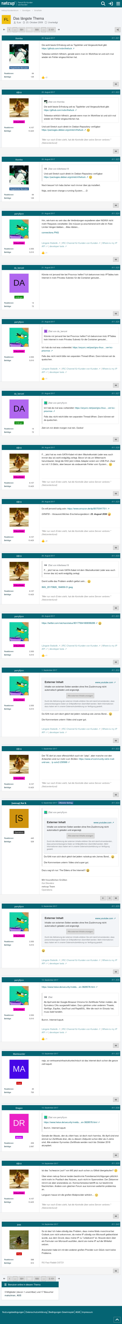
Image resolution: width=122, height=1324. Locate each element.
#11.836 (115, 979)
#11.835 (115, 906)
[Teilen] (118, 29)
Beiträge (7, 76)
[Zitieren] (116, 84)
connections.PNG (50, 232)
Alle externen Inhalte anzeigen (80, 695)
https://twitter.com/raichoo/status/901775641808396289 (68, 622)
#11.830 (115, 555)
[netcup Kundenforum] (17, 4)
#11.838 (115, 1107)
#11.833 (115, 748)
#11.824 (115, 213)
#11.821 (115, 37)
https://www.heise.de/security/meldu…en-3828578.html (68, 986)
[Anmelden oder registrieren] (111, 3)
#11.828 (115, 447)
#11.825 (115, 267)
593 (37, 29)
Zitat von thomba (56, 101)
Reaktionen (9, 73)
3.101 (51, 29)
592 (29, 29)
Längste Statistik (50, 242)
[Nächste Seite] (58, 29)
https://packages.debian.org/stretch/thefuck (62, 129)
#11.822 (115, 92)
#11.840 (115, 1224)
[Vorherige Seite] (4, 29)
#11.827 (115, 393)
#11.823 (115, 159)
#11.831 (115, 615)
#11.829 (115, 501)
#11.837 (115, 1053)
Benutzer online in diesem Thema (24, 1284)
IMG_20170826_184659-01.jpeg (57, 587)
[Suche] (103, 4)
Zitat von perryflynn (57, 402)
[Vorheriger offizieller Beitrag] (103, 898)
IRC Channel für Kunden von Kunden (80, 242)
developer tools (57, 246)
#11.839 (115, 1163)
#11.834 (115, 802)
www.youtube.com (104, 682)
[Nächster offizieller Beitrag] (109, 898)
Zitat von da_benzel (57, 331)
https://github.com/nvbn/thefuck (57, 48)
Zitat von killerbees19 (58, 168)
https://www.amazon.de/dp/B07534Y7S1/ (87, 508)
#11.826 (115, 321)
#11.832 (115, 670)
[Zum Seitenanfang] (117, 1320)
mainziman (10, 1295)
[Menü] (118, 4)
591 (22, 29)
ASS (19, 1295)
